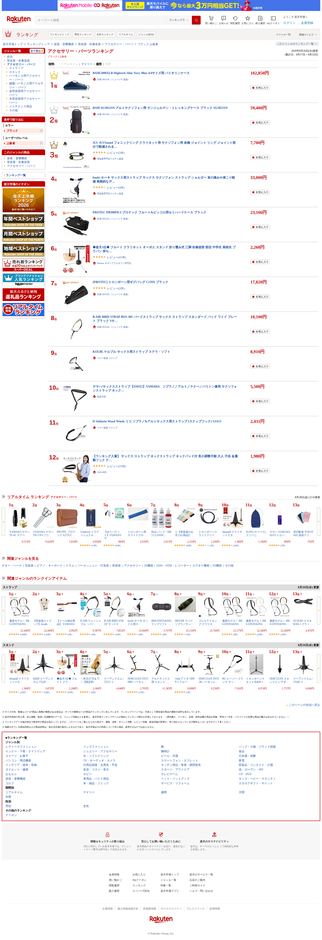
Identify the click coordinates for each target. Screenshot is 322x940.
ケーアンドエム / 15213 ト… (114, 680)
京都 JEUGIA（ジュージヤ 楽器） (113, 79)
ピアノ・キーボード (49, 565)
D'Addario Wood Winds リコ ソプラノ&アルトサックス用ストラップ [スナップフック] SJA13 (157, 421)
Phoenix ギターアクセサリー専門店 (114, 263)
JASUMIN (101, 472)
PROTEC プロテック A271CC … (66, 533)
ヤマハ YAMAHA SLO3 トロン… (280, 533)
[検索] (196, 20)
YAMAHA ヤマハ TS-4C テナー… (19, 533)
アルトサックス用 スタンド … (160, 680)
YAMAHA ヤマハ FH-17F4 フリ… (43, 533)
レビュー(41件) (116, 257)
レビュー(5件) (115, 152)
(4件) (93, 634)
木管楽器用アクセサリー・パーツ (26, 100)
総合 (10, 56)
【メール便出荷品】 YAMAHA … (66, 624)
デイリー (87, 64)
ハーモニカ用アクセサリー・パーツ (25, 77)
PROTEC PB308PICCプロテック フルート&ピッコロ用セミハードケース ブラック (149, 212)
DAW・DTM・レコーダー (172, 565)
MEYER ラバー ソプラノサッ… (184, 622)
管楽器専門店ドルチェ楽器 (110, 159)
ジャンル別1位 (146, 34)
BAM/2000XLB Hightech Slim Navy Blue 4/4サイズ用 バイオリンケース (141, 73)
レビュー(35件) (116, 466)
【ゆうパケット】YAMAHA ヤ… (112, 535)
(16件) (236, 545)
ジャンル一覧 (283, 34)
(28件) (47, 692)
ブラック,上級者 (148, 44)
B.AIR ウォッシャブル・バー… (90, 622)
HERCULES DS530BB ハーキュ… (138, 680)
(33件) (259, 634)
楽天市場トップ (13, 44)
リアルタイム (126, 34)
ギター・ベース (12, 565)
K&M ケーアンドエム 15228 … (43, 680)
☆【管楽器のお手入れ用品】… (184, 533)
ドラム (70, 565)
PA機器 (217, 565)
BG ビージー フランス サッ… (232, 680)
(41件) (70, 692)
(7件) (282, 545)
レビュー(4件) (115, 187)
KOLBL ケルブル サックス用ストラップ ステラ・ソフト (131, 351)
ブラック (12, 130)
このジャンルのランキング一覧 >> (297, 43)
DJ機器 (148, 565)
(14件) (117, 634)
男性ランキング (82, 34)
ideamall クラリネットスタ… (232, 533)
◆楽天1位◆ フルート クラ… (67, 680)
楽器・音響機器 (64, 44)
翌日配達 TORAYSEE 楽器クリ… (303, 533)
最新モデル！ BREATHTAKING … (19, 622)
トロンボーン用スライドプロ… (137, 533)
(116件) (47, 634)
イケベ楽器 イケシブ (107, 358)
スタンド (15, 72)
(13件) (141, 692)
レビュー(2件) (115, 288)
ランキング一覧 (16, 175)
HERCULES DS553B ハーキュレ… (209, 680)
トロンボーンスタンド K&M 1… (255, 680)
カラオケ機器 (200, 565)
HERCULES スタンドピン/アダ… (279, 680)
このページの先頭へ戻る (304, 704)
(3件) (164, 634)
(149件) (23, 634)
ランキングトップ (59, 34)
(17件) (94, 545)
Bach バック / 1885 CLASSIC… (161, 533)
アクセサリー (132, 565)
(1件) (211, 545)
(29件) (188, 545)
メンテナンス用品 (20, 106)
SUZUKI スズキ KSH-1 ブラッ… (302, 622)
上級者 (11, 143)
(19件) (117, 545)
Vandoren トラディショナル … (89, 533)
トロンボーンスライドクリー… (208, 533)
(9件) (93, 692)
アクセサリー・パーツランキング (80, 51)
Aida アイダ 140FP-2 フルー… (185, 680)
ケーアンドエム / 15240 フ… (303, 680)
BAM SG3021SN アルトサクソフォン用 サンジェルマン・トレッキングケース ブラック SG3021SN (160, 108)
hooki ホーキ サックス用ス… (138, 622)
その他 (13, 110)
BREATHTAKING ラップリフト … (161, 622)
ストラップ (16, 68)
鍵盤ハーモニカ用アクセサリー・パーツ (26, 85)
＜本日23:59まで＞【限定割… (89, 680)
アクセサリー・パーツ (119, 44)
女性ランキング (105, 34)
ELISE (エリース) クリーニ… (256, 533)
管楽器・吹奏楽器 (89, 44)
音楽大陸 (101, 396)
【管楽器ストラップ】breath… (42, 622)
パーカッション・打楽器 (93, 565)
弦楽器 (29, 565)
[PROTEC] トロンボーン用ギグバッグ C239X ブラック (130, 282)
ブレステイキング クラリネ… (208, 622)
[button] (223, 20)
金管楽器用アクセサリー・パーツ (26, 92)
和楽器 (116, 565)
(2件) (69, 634)
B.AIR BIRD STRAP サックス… (114, 622)
